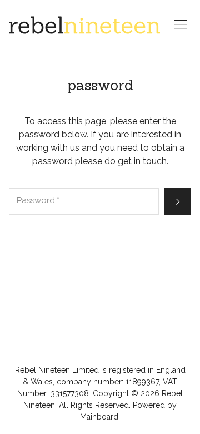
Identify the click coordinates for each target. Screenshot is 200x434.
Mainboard (99, 416)
